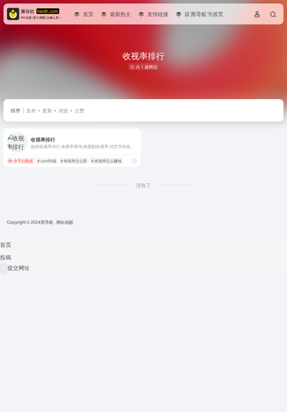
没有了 (143, 185)
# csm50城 (46, 160)
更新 (47, 110)
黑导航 (47, 222)
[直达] (134, 160)
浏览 (63, 110)
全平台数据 (23, 160)
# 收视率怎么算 (74, 160)
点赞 (79, 110)
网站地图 (64, 222)
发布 (31, 110)
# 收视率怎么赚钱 (106, 160)
